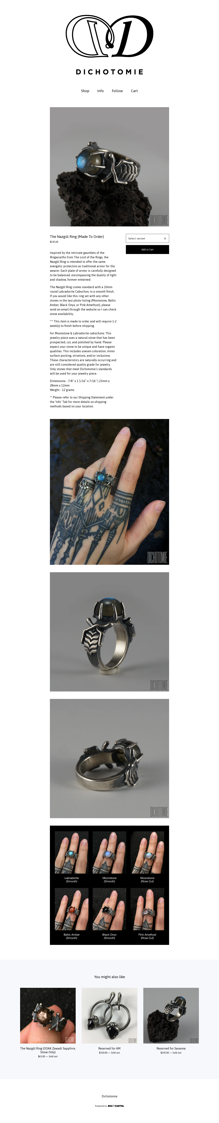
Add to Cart (148, 249)
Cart (135, 90)
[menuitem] (85, 91)
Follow (117, 91)
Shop (85, 91)
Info (100, 91)
